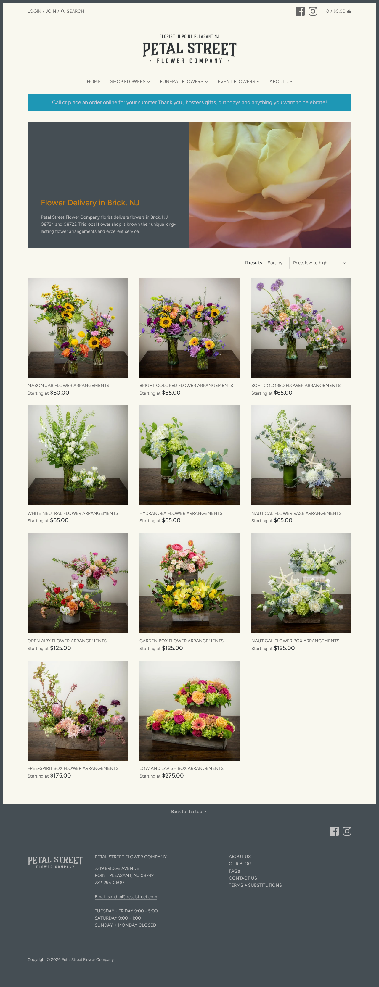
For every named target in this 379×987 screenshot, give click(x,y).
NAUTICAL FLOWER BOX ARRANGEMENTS (295, 641)
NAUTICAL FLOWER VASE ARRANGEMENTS (296, 513)
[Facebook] (300, 11)
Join (51, 11)
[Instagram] (313, 11)
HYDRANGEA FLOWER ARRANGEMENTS (180, 513)
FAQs (234, 871)
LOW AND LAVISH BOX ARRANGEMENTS (181, 768)
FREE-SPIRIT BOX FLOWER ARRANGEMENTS (73, 768)
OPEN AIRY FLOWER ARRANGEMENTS (67, 641)
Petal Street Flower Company (88, 959)
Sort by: (276, 262)
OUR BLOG (240, 863)
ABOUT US (240, 856)
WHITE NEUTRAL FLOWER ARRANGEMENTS (73, 513)
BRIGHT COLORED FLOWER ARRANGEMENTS (186, 385)
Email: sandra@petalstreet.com (126, 896)
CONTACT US (243, 878)
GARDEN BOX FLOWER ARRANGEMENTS (181, 641)
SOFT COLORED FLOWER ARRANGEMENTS (296, 385)
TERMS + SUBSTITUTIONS (255, 885)
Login (34, 11)
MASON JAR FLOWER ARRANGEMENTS (68, 385)
